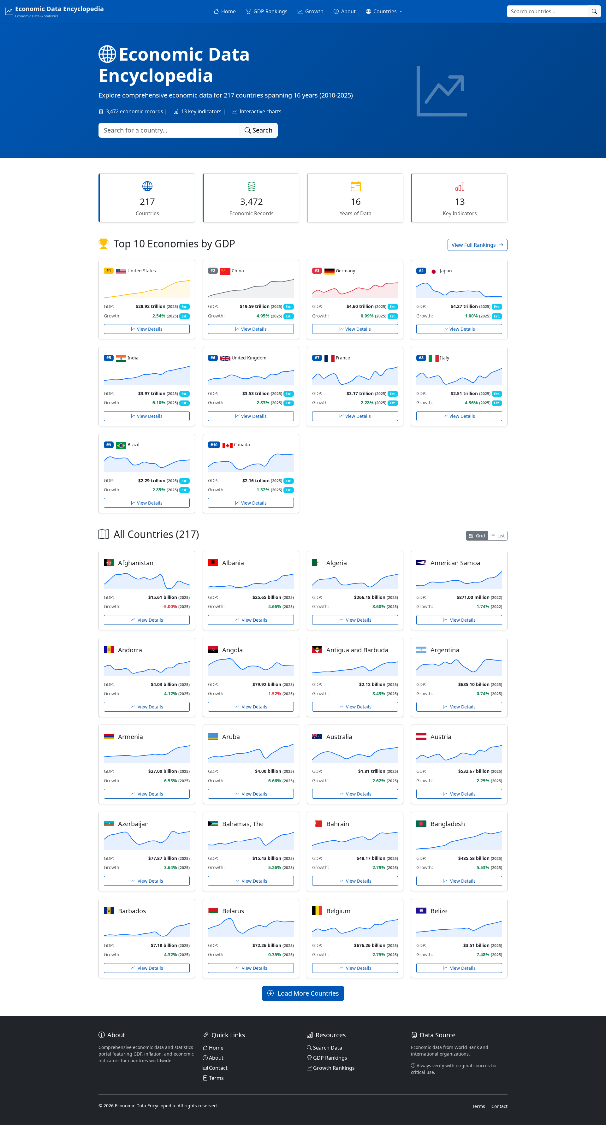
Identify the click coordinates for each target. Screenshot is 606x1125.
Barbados (132, 911)
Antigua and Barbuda (357, 650)
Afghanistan (135, 563)
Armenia (130, 736)
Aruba (231, 736)
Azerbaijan (133, 824)
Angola (232, 650)
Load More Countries (307, 993)
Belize (439, 911)
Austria (441, 736)
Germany (345, 271)
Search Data (327, 1047)
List (500, 536)
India (133, 358)
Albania (233, 563)
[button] (384, 11)
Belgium (338, 911)
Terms (216, 1078)
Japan (446, 271)
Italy (444, 358)
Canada (242, 444)
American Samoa (455, 563)
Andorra (130, 650)
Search (261, 130)
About (216, 1057)
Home (216, 1047)
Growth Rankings (334, 1067)
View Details (150, 329)
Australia (339, 736)
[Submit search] (594, 11)
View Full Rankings (474, 244)
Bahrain (337, 824)
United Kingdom (249, 358)
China (238, 271)
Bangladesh (448, 824)
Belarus (233, 911)
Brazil (134, 444)
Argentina (445, 650)
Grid (480, 536)
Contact (218, 1067)
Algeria (336, 563)
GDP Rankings (330, 1057)
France (343, 358)
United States (142, 271)
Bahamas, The (243, 824)
